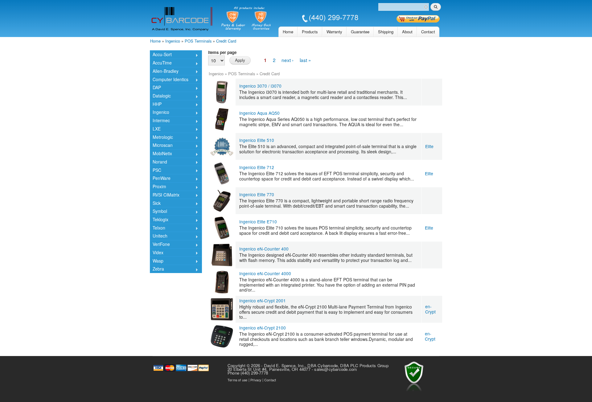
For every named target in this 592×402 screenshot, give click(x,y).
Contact (428, 32)
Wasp (156, 261)
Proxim (158, 187)
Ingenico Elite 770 (256, 194)
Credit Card (226, 41)
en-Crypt (430, 309)
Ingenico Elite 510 (256, 140)
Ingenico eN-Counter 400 (264, 249)
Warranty (334, 32)
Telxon (157, 228)
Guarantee (360, 32)
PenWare (160, 178)
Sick (155, 203)
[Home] (254, 19)
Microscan (161, 145)
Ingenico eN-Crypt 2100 (262, 328)
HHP (156, 104)
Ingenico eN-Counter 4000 (265, 273)
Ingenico (172, 41)
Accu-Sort (161, 55)
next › (288, 59)
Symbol (158, 211)
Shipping (385, 32)
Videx (156, 253)
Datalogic (160, 96)
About (407, 32)
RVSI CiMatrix (164, 195)
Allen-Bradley (164, 71)
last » (305, 59)
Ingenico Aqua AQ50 (259, 113)
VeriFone (160, 244)
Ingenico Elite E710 (258, 221)
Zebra (157, 269)
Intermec (160, 121)
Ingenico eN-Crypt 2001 (262, 300)
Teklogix (159, 220)
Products (310, 32)
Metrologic (161, 137)
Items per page (222, 52)
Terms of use (237, 379)
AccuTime (161, 63)
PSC (155, 170)
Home (288, 32)
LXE (155, 129)
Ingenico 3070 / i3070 (260, 86)
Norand (158, 162)
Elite (429, 146)
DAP (155, 88)
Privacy (255, 379)
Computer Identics (169, 79)
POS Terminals (198, 41)
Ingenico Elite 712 (256, 167)
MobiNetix (161, 154)
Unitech (158, 236)
